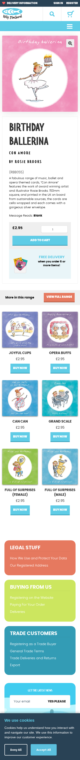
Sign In (58, 3)
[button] (70, 43)
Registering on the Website (31, 597)
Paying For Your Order (27, 604)
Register (72, 3)
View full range (59, 297)
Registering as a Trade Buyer (33, 644)
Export (15, 665)
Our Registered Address (29, 565)
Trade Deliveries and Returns (33, 658)
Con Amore (20, 153)
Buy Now (20, 368)
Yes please (57, 701)
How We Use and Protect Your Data (38, 558)
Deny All (16, 750)
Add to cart (40, 240)
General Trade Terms (27, 651)
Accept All (43, 750)
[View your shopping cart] (70, 14)
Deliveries (17, 612)
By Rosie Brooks (25, 161)
